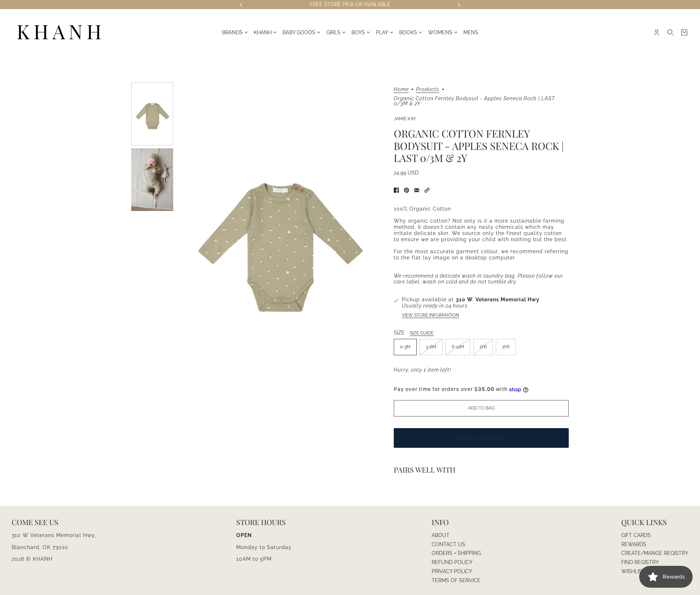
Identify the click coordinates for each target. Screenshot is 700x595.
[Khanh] (59, 32)
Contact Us (448, 544)
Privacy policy (452, 571)
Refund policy (452, 562)
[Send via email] (417, 190)
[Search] (670, 32)
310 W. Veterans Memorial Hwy (498, 299)
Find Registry (640, 562)
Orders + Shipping (456, 553)
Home (401, 89)
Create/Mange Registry (654, 553)
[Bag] (684, 32)
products (427, 89)
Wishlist (633, 571)
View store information (430, 315)
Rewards (633, 544)
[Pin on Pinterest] (406, 190)
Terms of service (456, 580)
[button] (427, 190)
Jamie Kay (405, 118)
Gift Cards (636, 535)
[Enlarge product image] (279, 236)
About (441, 535)
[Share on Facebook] (396, 190)
